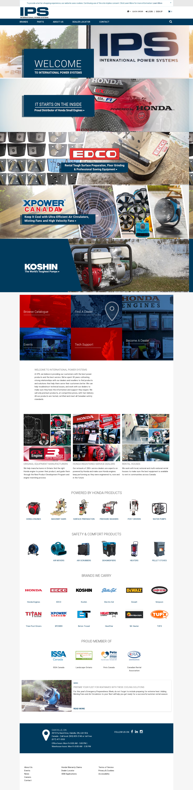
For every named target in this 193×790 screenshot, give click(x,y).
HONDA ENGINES (33, 519)
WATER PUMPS (159, 519)
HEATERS (134, 560)
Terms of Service (106, 767)
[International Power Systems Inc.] (34, 12)
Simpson (159, 602)
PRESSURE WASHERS (109, 519)
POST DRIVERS (134, 519)
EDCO (58, 602)
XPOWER (58, 626)
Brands (24, 22)
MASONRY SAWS (58, 519)
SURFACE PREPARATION (84, 519)
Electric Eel (109, 602)
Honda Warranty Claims (71, 767)
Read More (79, 708)
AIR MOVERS (58, 560)
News (76, 683)
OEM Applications (69, 774)
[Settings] (129, 11)
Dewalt (134, 602)
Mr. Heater (134, 626)
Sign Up (159, 11)
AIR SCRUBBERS (84, 560)
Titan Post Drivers (33, 626)
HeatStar (109, 626)
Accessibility (103, 774)
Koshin (84, 602)
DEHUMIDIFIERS (109, 560)
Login (150, 11)
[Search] (170, 22)
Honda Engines (33, 602)
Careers (27, 777)
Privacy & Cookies (106, 770)
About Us (58, 22)
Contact (104, 22)
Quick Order (137, 11)
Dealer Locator (81, 22)
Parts (40, 22)
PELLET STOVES (159, 560)
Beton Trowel (84, 626)
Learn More (157, 3)
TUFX (159, 626)
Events (27, 770)
